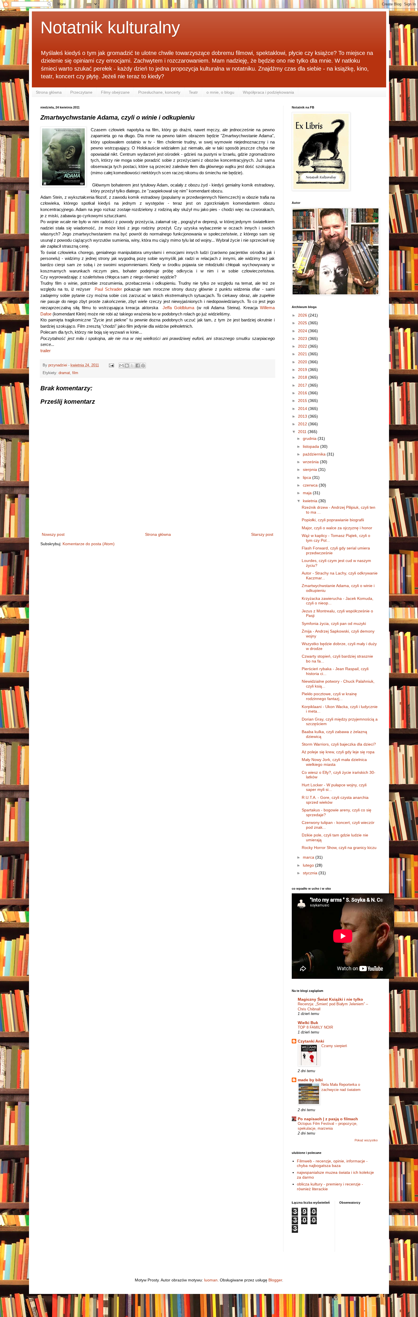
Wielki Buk (308, 1022)
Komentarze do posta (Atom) (89, 543)
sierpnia (310, 469)
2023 (303, 338)
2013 (303, 416)
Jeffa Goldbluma (178, 307)
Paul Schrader (108, 289)
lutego (309, 865)
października (315, 454)
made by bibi (310, 1080)
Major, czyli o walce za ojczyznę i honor (337, 528)
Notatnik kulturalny (110, 27)
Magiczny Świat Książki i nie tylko (330, 999)
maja (308, 493)
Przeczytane (81, 92)
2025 (303, 323)
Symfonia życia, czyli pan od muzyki (334, 623)
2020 (303, 362)
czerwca (311, 485)
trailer (45, 350)
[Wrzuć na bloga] (127, 365)
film (75, 373)
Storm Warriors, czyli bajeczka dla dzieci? (339, 744)
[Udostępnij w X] (132, 365)
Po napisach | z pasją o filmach (328, 1119)
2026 (303, 315)
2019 (303, 369)
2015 (303, 400)
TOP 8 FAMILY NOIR (315, 1027)
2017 (303, 385)
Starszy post (262, 534)
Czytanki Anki (311, 1041)
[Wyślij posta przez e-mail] (111, 365)
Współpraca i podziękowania (268, 92)
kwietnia (310, 501)
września (311, 461)
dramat (64, 373)
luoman (211, 1280)
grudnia (310, 438)
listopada (311, 446)
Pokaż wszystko (366, 1140)
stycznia (310, 873)
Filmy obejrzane (115, 92)
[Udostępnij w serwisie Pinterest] (143, 365)
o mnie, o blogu (220, 92)
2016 (303, 393)
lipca (307, 477)
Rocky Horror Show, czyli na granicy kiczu (339, 847)
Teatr (193, 92)
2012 (303, 424)
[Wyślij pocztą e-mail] (121, 365)
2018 (303, 377)
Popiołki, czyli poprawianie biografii (333, 520)
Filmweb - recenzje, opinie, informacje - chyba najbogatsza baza (332, 1163)
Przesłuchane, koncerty (159, 92)
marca (309, 857)
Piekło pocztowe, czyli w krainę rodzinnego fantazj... (329, 696)
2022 (303, 346)
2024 (303, 331)
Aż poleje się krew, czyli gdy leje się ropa (338, 752)
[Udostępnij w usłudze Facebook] (137, 365)
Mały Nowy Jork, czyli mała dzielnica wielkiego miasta (334, 762)
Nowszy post (53, 534)
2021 (303, 354)
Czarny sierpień (334, 1046)
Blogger (275, 1280)
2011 (303, 431)
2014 (303, 408)
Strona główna (49, 92)
